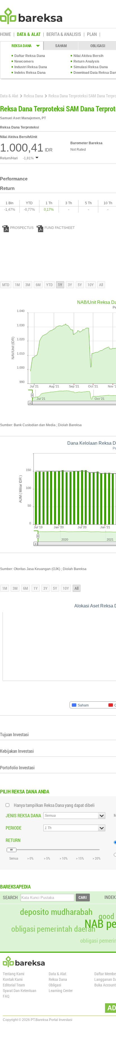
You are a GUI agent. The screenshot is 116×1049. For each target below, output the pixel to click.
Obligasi (55, 985)
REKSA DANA (22, 45)
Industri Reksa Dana (30, 67)
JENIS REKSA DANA (23, 815)
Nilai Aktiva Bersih (88, 56)
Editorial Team (14, 985)
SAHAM (61, 45)
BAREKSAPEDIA (15, 886)
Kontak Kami (13, 979)
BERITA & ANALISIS (63, 34)
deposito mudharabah (56, 912)
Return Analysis (86, 61)
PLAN (92, 34)
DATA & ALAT (29, 34)
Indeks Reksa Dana (30, 73)
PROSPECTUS (22, 228)
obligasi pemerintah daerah (53, 929)
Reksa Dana (33, 95)
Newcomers (24, 61)
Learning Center (61, 990)
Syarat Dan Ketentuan (19, 990)
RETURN (13, 840)
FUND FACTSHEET (59, 228)
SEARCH (10, 897)
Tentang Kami (13, 973)
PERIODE (13, 828)
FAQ (6, 996)
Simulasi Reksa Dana (90, 67)
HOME (5, 34)
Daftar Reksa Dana (29, 56)
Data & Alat (9, 95)
